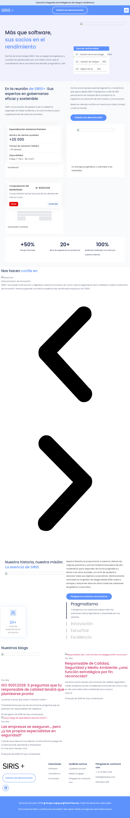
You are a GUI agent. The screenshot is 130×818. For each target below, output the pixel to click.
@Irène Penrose (70, 803)
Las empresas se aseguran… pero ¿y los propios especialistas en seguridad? (31, 731)
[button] (126, 10)
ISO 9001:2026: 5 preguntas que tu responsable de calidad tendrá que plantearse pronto (32, 689)
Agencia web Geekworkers (98, 809)
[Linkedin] (6, 788)
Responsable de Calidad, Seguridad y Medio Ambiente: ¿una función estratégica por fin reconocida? (96, 670)
